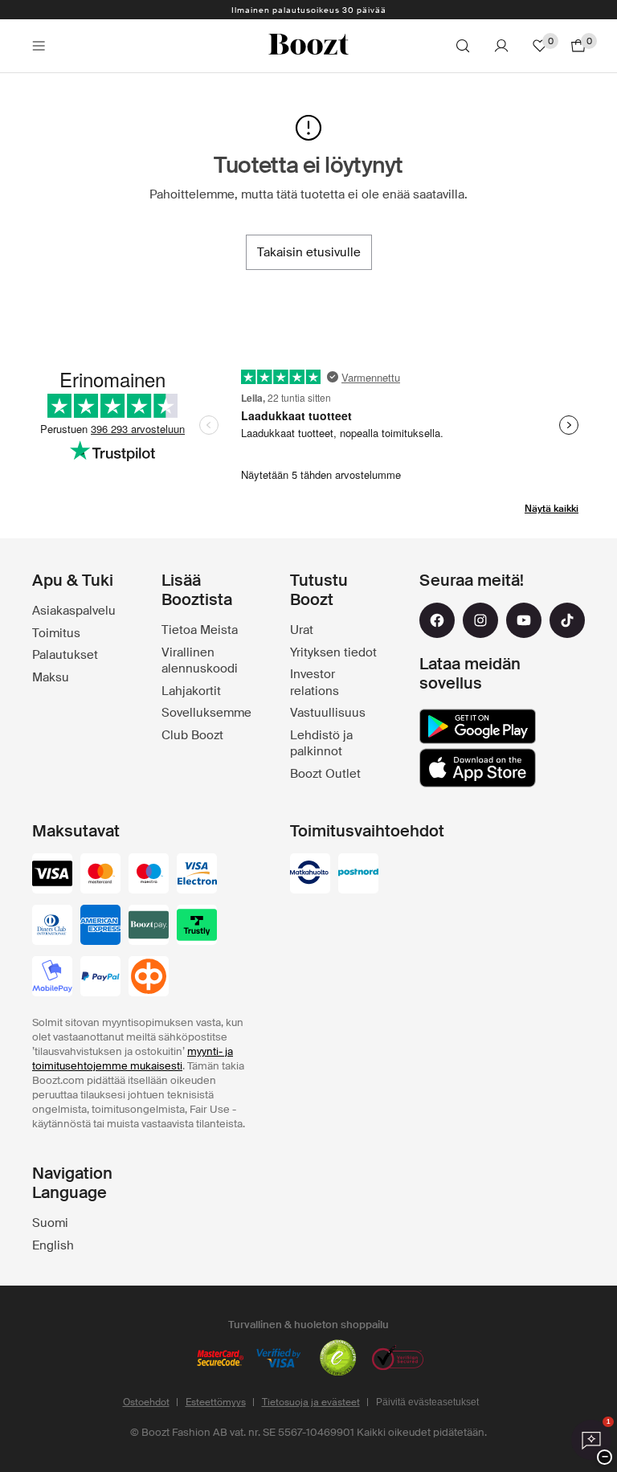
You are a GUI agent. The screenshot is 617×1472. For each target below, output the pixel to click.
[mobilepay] (52, 978)
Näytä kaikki (551, 508)
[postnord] (358, 875)
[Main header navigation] (38, 45)
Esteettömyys (216, 1402)
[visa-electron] (197, 875)
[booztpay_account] (149, 926)
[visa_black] (52, 875)
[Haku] (462, 45)
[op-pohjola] (149, 978)
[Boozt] (308, 45)
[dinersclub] (52, 926)
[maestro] (149, 875)
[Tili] (501, 45)
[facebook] (437, 620)
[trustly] (197, 926)
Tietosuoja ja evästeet (311, 1402)
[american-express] (100, 926)
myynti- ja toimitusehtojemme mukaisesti (132, 1059)
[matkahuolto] (310, 875)
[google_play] (477, 726)
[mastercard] (100, 875)
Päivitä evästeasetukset (427, 1402)
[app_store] (477, 768)
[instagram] (480, 620)
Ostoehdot (146, 1402)
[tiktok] (567, 620)
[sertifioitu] (338, 1359)
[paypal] (100, 978)
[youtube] (523, 620)
